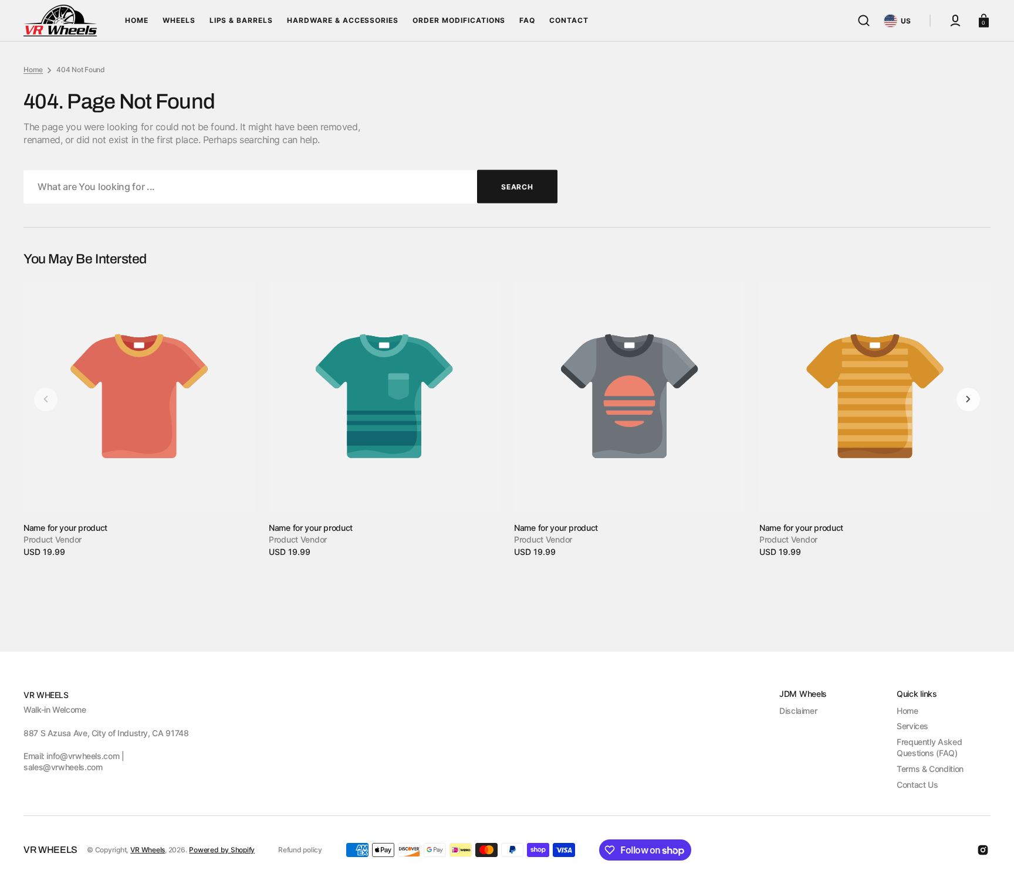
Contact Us (917, 785)
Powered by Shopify (222, 849)
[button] (864, 20)
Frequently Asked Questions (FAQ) (929, 747)
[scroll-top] (989, 859)
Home (33, 69)
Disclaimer (798, 711)
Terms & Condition (930, 769)
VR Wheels (147, 849)
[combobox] (290, 187)
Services (912, 726)
